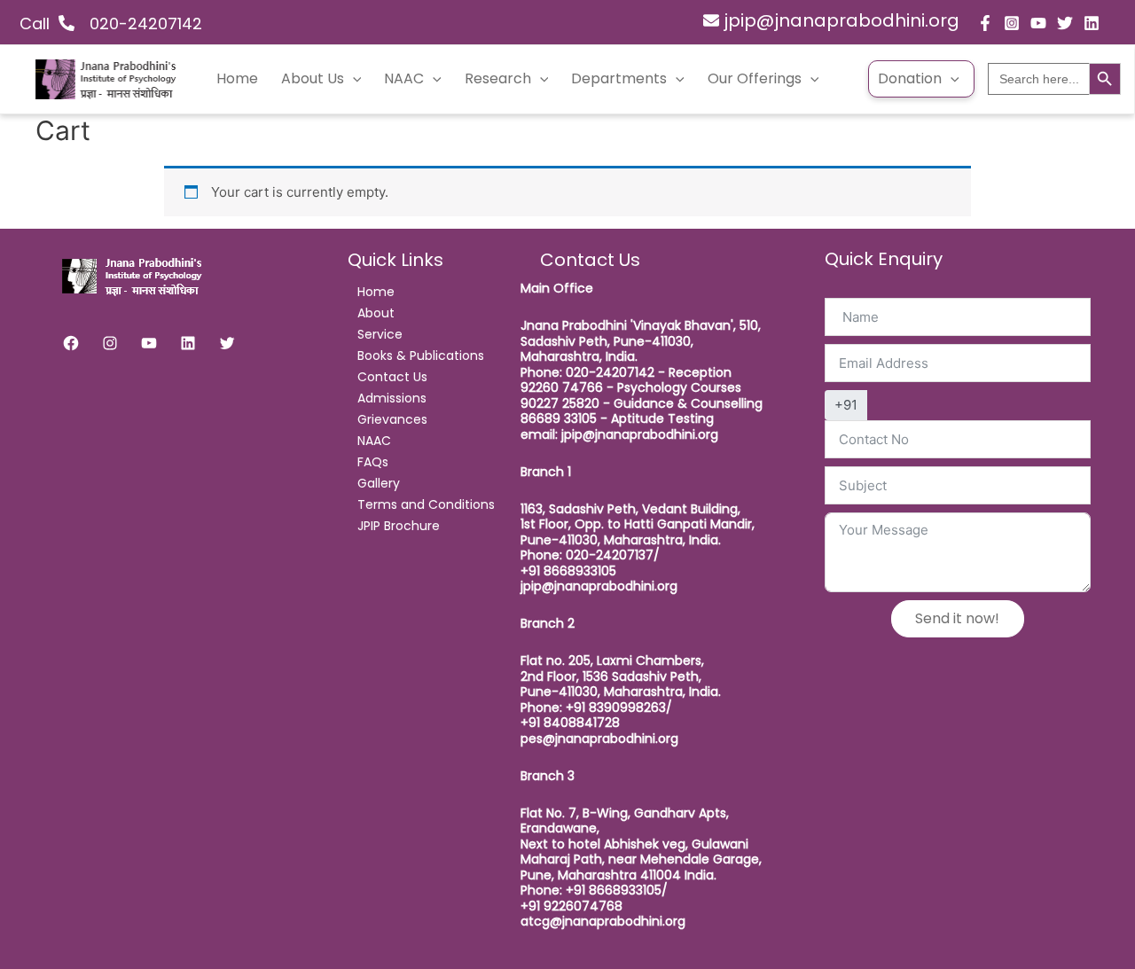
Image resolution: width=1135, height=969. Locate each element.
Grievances (392, 419)
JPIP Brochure (398, 526)
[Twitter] (1065, 23)
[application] (353, 79)
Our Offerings (755, 78)
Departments (619, 78)
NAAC (404, 78)
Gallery (378, 483)
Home (237, 78)
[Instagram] (1012, 23)
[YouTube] (1038, 23)
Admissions (392, 398)
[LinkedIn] (188, 343)
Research (498, 78)
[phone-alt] (77, 23)
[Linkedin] (1092, 23)
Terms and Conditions (426, 504)
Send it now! (957, 618)
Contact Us (392, 377)
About (376, 313)
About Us (312, 78)
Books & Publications (420, 355)
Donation (910, 78)
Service (380, 334)
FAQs (372, 462)
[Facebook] (985, 23)
